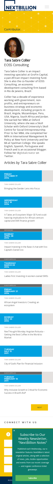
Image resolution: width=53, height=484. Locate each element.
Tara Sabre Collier (12, 184)
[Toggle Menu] (47, 6)
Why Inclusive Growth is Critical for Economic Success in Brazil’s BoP (25, 391)
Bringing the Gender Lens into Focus (22, 188)
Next (39, 407)
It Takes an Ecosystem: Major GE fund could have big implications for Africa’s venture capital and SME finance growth (25, 217)
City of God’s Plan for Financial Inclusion (23, 363)
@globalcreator (26, 152)
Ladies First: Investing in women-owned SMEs (26, 276)
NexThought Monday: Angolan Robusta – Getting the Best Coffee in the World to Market (24, 334)
